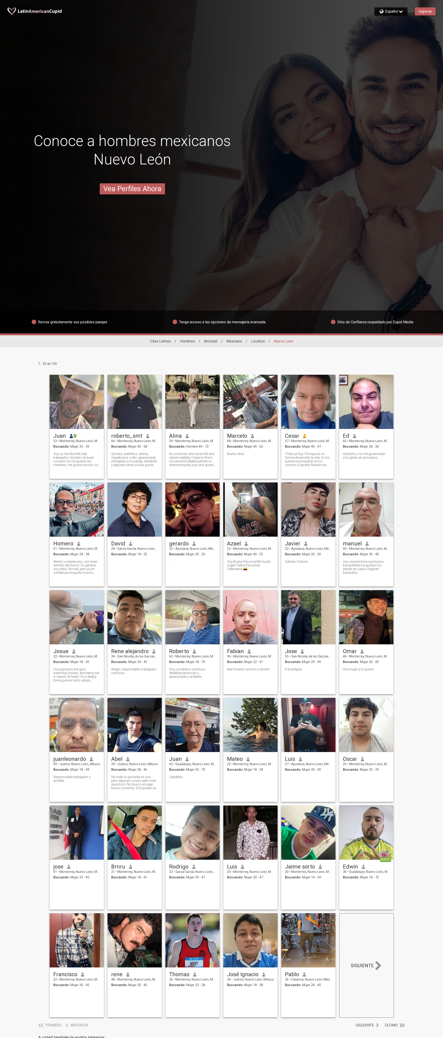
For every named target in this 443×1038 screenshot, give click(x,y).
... (170, 561)
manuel (352, 543)
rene (117, 974)
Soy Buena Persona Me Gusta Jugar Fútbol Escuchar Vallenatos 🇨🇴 (248, 565)
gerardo (179, 543)
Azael (234, 543)
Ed (346, 436)
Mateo (235, 759)
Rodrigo (179, 866)
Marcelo (237, 436)
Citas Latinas (160, 341)
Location (258, 341)
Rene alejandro (130, 651)
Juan (59, 436)
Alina (175, 436)
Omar (350, 651)
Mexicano (234, 341)
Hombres (187, 341)
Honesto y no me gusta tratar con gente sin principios (364, 455)
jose (58, 866)
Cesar (292, 436)
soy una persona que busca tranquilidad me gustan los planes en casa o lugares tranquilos (363, 567)
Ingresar (425, 11)
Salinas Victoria (296, 561)
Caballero (176, 777)
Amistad (210, 341)
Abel (117, 759)
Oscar (350, 759)
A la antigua (293, 669)
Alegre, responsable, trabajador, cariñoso (134, 671)
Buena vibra (235, 454)
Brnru (118, 866)
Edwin (350, 866)
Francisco (65, 974)
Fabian (235, 651)
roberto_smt (126, 436)
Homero (63, 543)
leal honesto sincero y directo (248, 669)
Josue (61, 651)
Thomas (179, 974)
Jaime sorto (300, 866)
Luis (290, 759)
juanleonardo (69, 759)
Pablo (292, 974)
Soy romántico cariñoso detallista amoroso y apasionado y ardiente (187, 672)
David (118, 543)
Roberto (179, 651)
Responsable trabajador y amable (72, 778)
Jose (291, 651)
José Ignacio (242, 974)
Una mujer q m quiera (358, 669)
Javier (292, 543)
